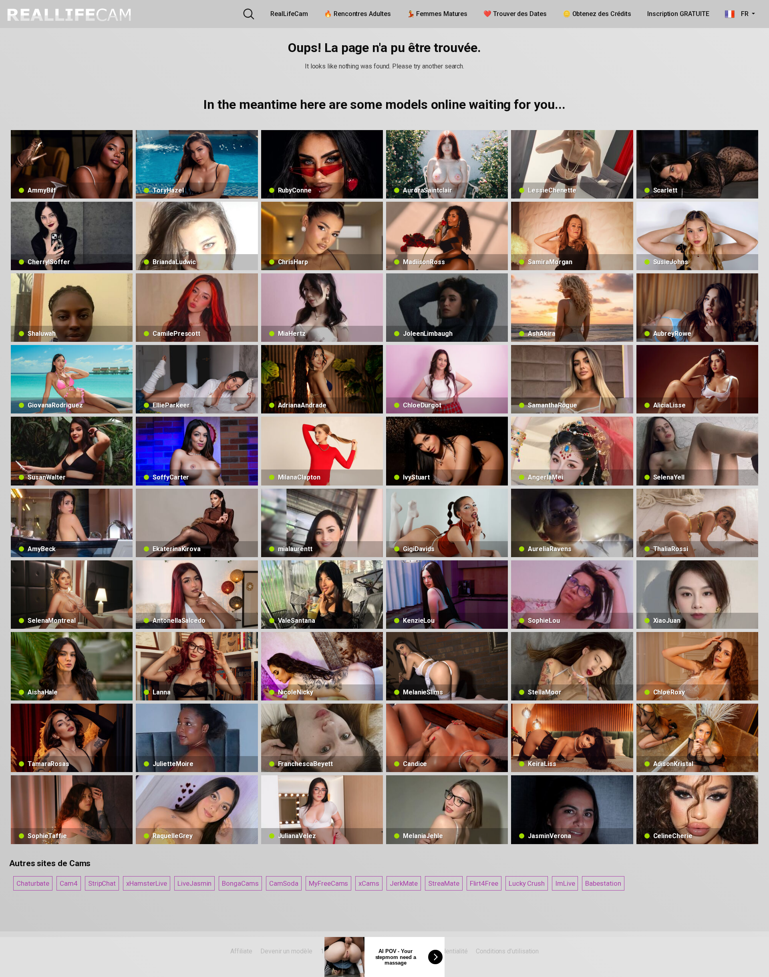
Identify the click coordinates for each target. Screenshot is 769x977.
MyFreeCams (328, 883)
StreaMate (443, 883)
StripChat (102, 883)
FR (742, 14)
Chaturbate (32, 883)
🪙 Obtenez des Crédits (597, 14)
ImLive (565, 883)
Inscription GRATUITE (678, 14)
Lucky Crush (527, 883)
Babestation (603, 883)
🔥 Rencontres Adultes (357, 14)
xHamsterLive (146, 883)
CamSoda (283, 883)
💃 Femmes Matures (437, 14)
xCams (368, 883)
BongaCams (240, 883)
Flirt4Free (484, 883)
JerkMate (404, 883)
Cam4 (69, 883)
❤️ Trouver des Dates (514, 14)
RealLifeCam (289, 14)
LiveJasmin (194, 883)
